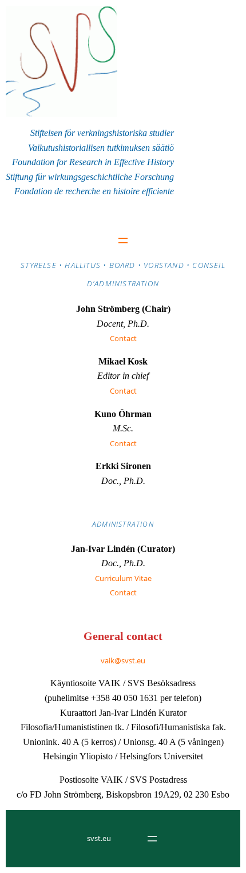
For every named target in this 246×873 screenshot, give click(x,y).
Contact (123, 338)
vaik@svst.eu (123, 660)
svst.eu (99, 838)
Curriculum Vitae (123, 578)
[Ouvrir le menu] (123, 240)
